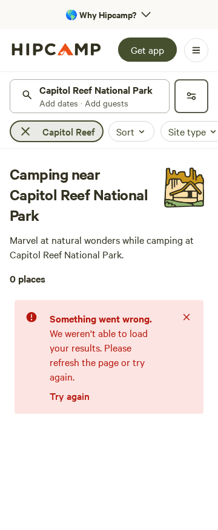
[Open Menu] (196, 50)
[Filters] (191, 96)
